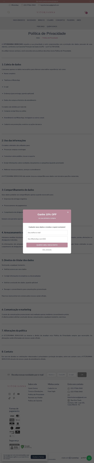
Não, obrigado (47, 249)
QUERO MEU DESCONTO (47, 245)
